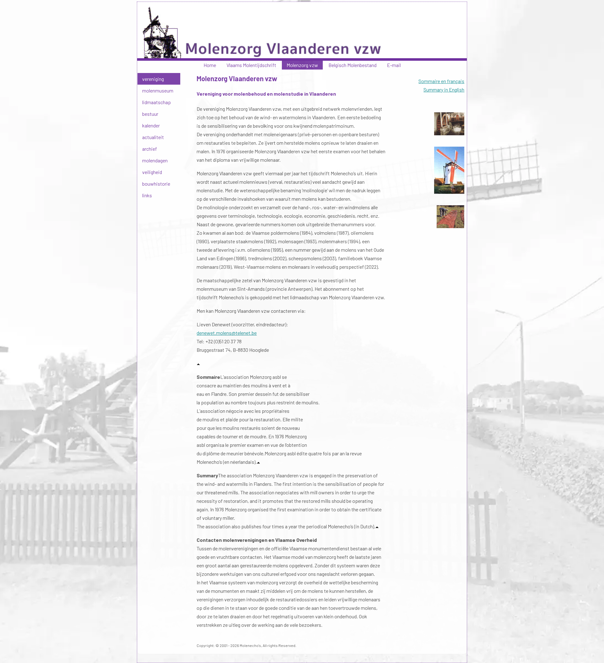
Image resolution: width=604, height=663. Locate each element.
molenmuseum (157, 90)
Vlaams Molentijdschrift (251, 65)
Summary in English (443, 90)
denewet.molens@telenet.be (227, 333)
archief (149, 149)
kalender (151, 125)
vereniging (153, 79)
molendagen (155, 160)
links (147, 195)
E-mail (394, 65)
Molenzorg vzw (302, 65)
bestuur (150, 114)
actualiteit (153, 137)
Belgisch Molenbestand (352, 65)
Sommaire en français (441, 81)
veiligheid (152, 172)
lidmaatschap (156, 102)
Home (210, 65)
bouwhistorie (156, 184)
